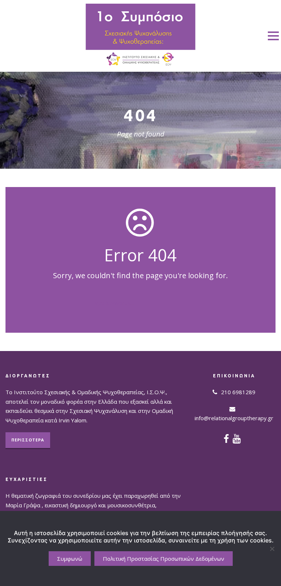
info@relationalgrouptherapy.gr (234, 418)
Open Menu (273, 36)
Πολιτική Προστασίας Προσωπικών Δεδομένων (163, 558)
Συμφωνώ (69, 558)
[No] (272, 548)
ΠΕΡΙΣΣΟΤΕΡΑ (27, 440)
